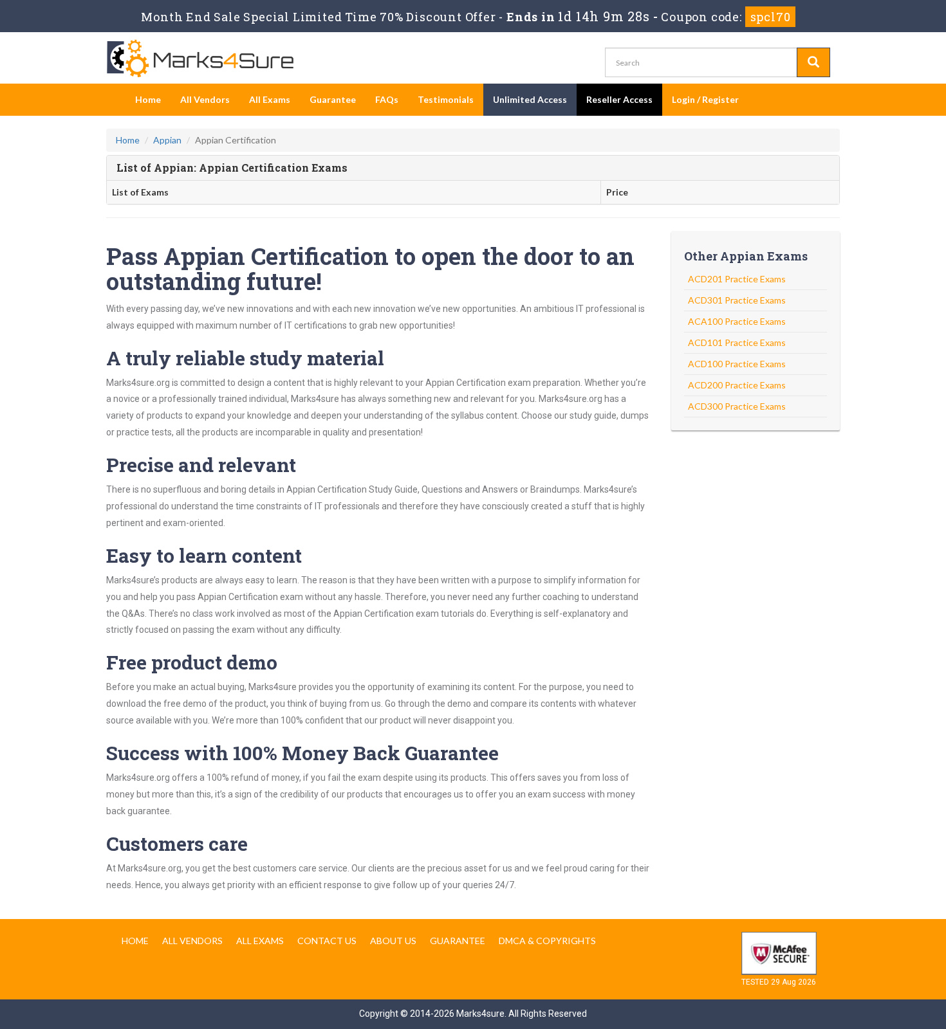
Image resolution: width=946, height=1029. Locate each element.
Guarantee (333, 99)
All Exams (269, 99)
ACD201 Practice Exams (737, 278)
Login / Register (705, 99)
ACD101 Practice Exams (737, 342)
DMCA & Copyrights (547, 940)
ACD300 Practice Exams (737, 406)
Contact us (327, 940)
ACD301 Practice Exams (737, 300)
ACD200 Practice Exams (737, 384)
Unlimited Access (530, 99)
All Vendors (205, 99)
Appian (167, 139)
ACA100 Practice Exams (737, 321)
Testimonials (446, 99)
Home (148, 99)
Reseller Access (619, 99)
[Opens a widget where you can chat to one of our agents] (857, 955)
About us (393, 940)
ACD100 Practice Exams (737, 363)
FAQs (386, 99)
